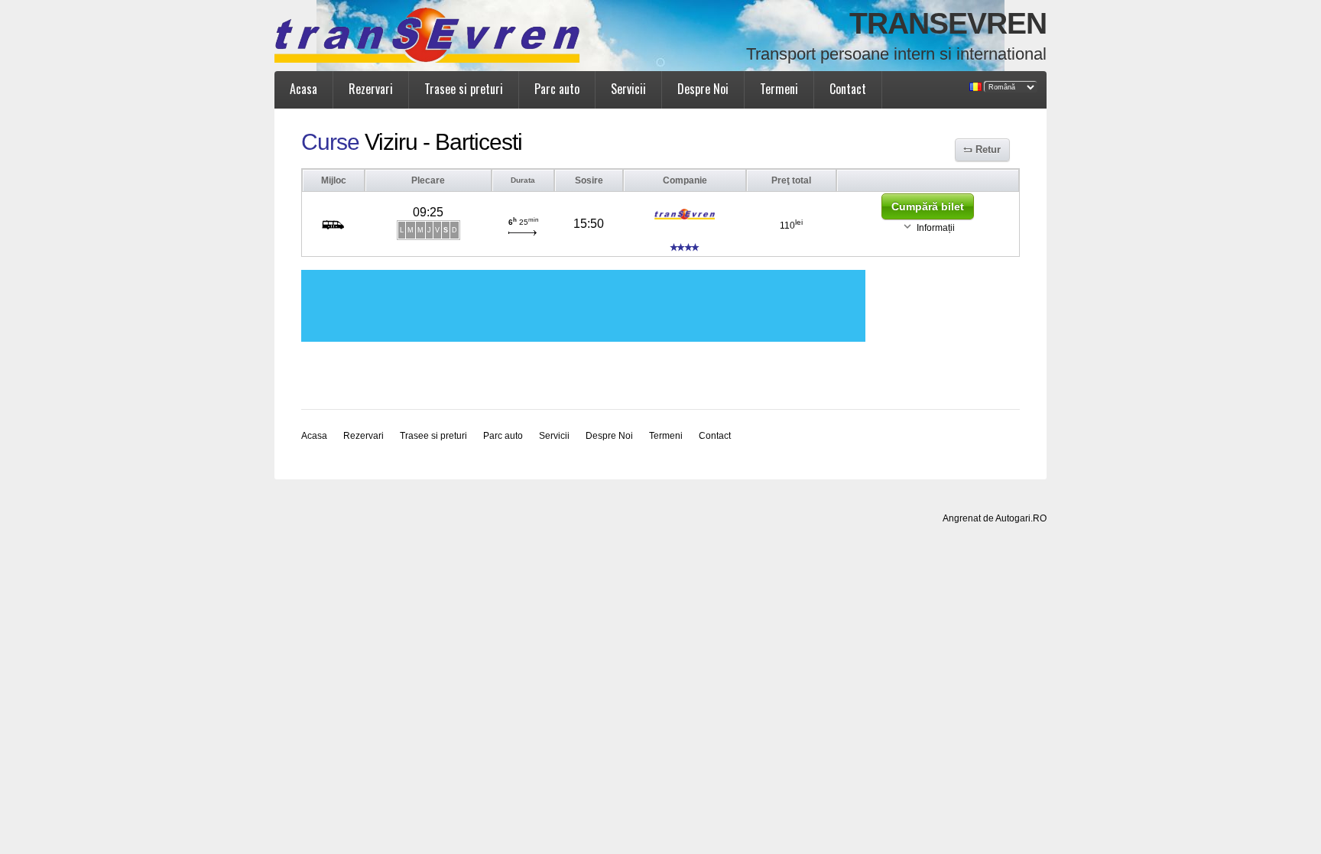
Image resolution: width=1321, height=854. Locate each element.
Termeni (779, 89)
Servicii (628, 89)
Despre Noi (703, 89)
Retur (988, 149)
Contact (847, 89)
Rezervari (371, 89)
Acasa (303, 89)
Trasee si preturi (463, 89)
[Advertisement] (583, 305)
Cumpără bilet (927, 206)
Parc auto (556, 89)
